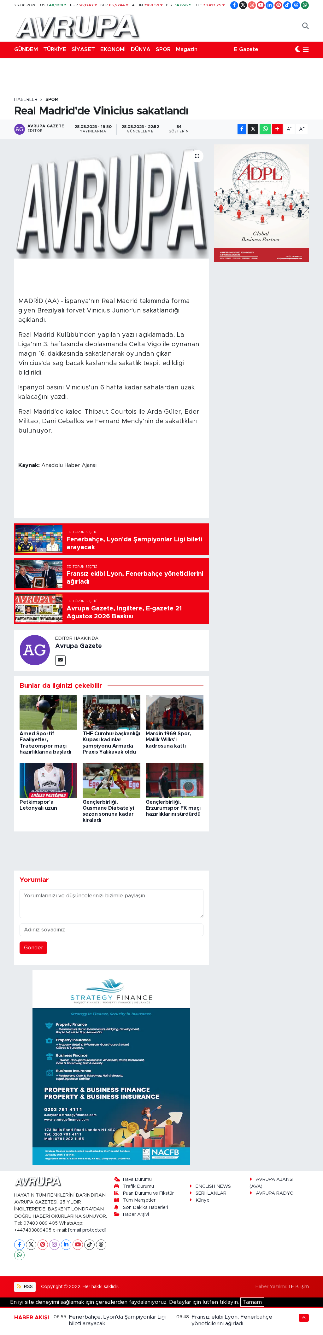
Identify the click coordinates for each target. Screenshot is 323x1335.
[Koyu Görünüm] (297, 49)
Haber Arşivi (136, 1214)
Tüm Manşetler (139, 1200)
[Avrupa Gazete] (77, 26)
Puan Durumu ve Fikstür (148, 1193)
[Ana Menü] (306, 49)
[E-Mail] (60, 660)
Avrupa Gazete (78, 646)
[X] (31, 1244)
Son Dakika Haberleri (145, 1207)
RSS (28, 1286)
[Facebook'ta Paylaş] (242, 129)
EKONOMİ (113, 49)
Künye (202, 1200)
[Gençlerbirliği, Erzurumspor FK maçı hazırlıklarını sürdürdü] (174, 780)
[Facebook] (19, 1244)
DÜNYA (140, 49)
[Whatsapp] (19, 1255)
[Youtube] (78, 1244)
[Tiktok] (89, 1244)
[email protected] (87, 1230)
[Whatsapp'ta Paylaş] (265, 129)
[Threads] (101, 1244)
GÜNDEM (26, 49)
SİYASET (83, 49)
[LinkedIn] (66, 1244)
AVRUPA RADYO (275, 1193)
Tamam (252, 1302)
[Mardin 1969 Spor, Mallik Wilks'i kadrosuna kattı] (174, 711)
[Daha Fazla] (277, 129)
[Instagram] (54, 1244)
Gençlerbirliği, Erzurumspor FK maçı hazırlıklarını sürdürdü (173, 808)
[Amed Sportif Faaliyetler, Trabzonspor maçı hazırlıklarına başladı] (48, 711)
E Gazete (246, 49)
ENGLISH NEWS (213, 1186)
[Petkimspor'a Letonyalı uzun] (48, 780)
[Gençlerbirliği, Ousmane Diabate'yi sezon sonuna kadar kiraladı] (111, 780)
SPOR (163, 49)
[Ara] (305, 26)
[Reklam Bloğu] (111, 1067)
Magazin (186, 49)
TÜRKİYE (54, 49)
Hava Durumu (137, 1179)
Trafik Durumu (138, 1186)
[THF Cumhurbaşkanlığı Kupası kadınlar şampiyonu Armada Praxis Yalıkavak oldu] (111, 711)
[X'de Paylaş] (253, 129)
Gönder (33, 947)
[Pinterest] (43, 1244)
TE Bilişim (298, 1286)
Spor (51, 99)
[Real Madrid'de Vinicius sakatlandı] (111, 201)
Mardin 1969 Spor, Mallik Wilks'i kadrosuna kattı (168, 739)
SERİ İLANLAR (211, 1193)
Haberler (26, 99)
